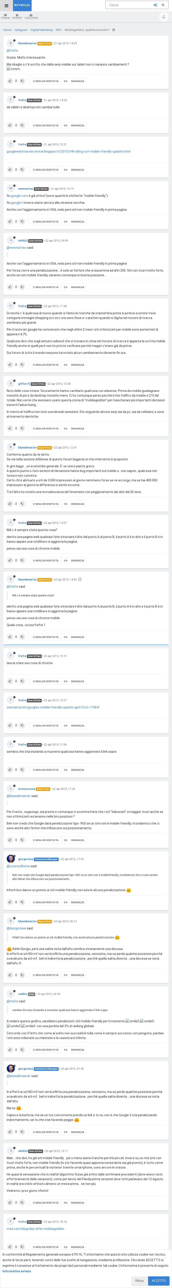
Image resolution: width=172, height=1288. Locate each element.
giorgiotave (25, 859)
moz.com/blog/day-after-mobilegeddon (35, 1229)
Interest (17, 18)
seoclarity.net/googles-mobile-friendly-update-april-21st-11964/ (53, 707)
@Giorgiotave (16, 928)
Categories (31, 18)
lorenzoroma (26, 789)
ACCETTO (159, 1280)
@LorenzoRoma (18, 866)
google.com (19, 196)
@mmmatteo (16, 247)
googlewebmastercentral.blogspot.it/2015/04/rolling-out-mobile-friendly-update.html (68, 151)
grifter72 (24, 383)
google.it (17, 202)
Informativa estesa (16, 1271)
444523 (23, 240)
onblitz (22, 994)
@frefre (12, 50)
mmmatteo (25, 188)
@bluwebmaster (19, 796)
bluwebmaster (27, 43)
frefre (22, 100)
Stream (5, 18)
